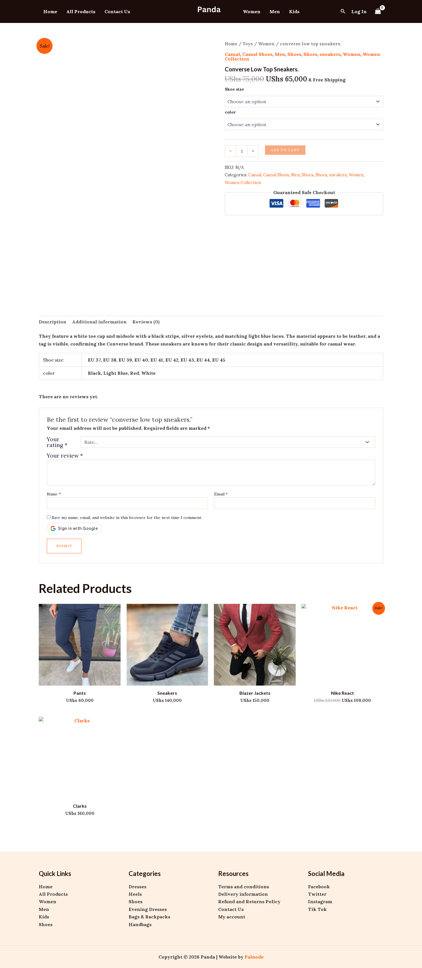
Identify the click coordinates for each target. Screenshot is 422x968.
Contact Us (117, 11)
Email (221, 494)
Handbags (140, 924)
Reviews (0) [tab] (146, 322)
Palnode (254, 957)
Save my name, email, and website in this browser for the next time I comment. (127, 517)
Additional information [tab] (99, 322)
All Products (80, 11)
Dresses (137, 886)
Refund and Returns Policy (249, 901)
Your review (65, 455)
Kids (294, 11)
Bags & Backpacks (149, 917)
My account (231, 917)
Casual (232, 54)
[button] (343, 11)
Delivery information (243, 894)
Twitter (317, 894)
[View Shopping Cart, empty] (377, 11)
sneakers (330, 54)
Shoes (294, 54)
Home (50, 11)
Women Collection (243, 182)
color (230, 112)
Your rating (57, 442)
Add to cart (285, 150)
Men (275, 11)
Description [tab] (52, 322)
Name (54, 494)
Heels (135, 894)
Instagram (320, 901)
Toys (248, 43)
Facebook (319, 886)
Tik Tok (317, 909)
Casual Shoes (257, 54)
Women (251, 11)
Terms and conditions (243, 886)
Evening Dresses (148, 909)
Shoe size (234, 89)
